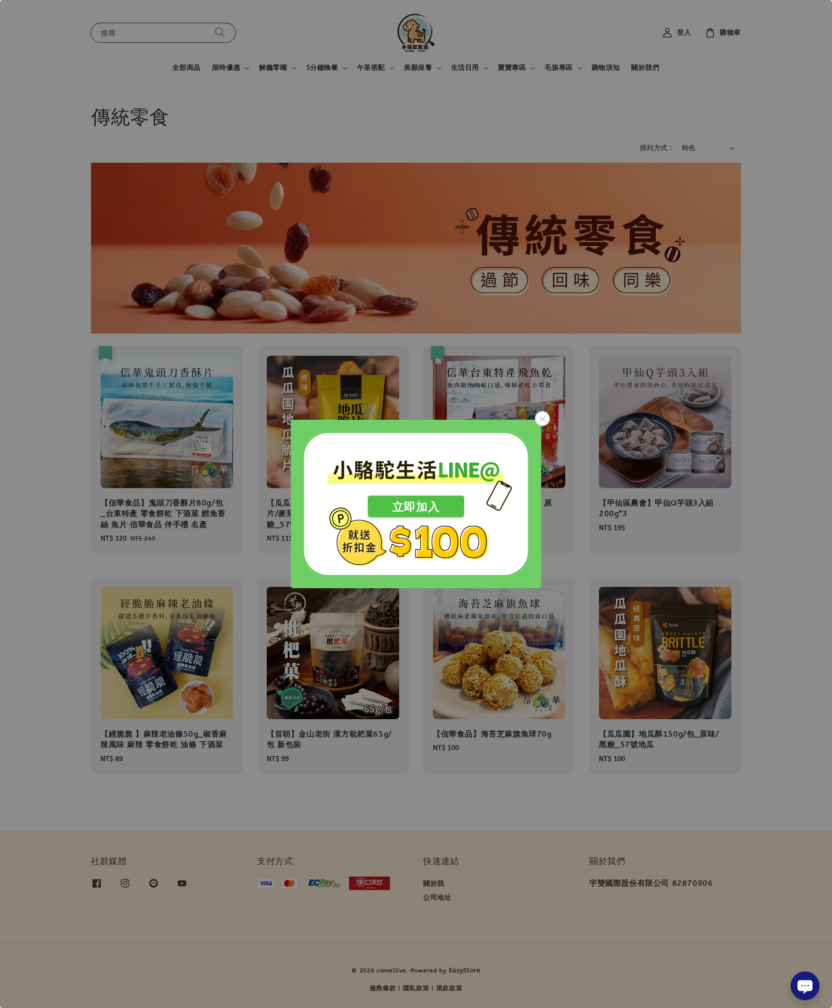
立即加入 (416, 506)
